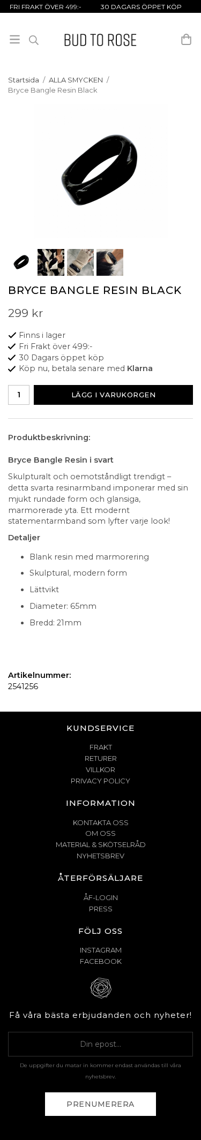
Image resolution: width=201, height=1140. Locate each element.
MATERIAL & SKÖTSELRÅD (101, 844)
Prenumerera (100, 1104)
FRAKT (101, 747)
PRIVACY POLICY (100, 780)
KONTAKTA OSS (101, 822)
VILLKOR (100, 769)
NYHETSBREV (100, 855)
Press (101, 908)
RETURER (101, 758)
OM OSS (100, 833)
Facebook (101, 961)
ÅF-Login (101, 897)
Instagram (101, 950)
